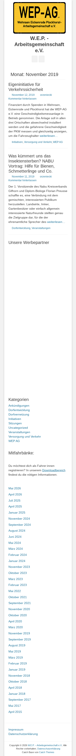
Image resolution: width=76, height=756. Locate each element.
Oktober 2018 (17, 681)
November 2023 (19, 566)
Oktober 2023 (17, 573)
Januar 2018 (16, 693)
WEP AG (58, 142)
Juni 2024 (15, 536)
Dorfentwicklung (21, 228)
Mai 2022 (14, 591)
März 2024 (15, 548)
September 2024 (19, 524)
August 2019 (16, 645)
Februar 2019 (17, 663)
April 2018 (15, 687)
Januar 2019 (16, 669)
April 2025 (15, 506)
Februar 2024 (17, 554)
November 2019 (19, 633)
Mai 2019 (14, 651)
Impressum (15, 729)
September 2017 (19, 699)
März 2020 (15, 627)
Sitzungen (15, 423)
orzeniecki (46, 94)
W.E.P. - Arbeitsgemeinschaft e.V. (39, 44)
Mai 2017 (14, 705)
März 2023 (15, 579)
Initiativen (17, 142)
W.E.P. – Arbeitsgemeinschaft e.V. (45, 745)
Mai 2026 (14, 488)
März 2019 (15, 657)
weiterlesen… (49, 135)
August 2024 (16, 530)
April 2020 (15, 621)
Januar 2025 (16, 512)
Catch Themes (46, 752)
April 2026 (15, 494)
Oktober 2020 (17, 615)
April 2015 (15, 711)
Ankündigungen (18, 405)
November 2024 (19, 518)
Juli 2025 (14, 500)
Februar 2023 (17, 585)
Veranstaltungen (41, 228)
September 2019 (19, 639)
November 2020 (19, 609)
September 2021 (19, 603)
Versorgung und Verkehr (38, 142)
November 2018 (19, 675)
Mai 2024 (14, 542)
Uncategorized (18, 427)
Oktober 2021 (17, 597)
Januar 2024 (16, 561)
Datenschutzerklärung (23, 734)
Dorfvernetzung (18, 414)
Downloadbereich (53, 470)
